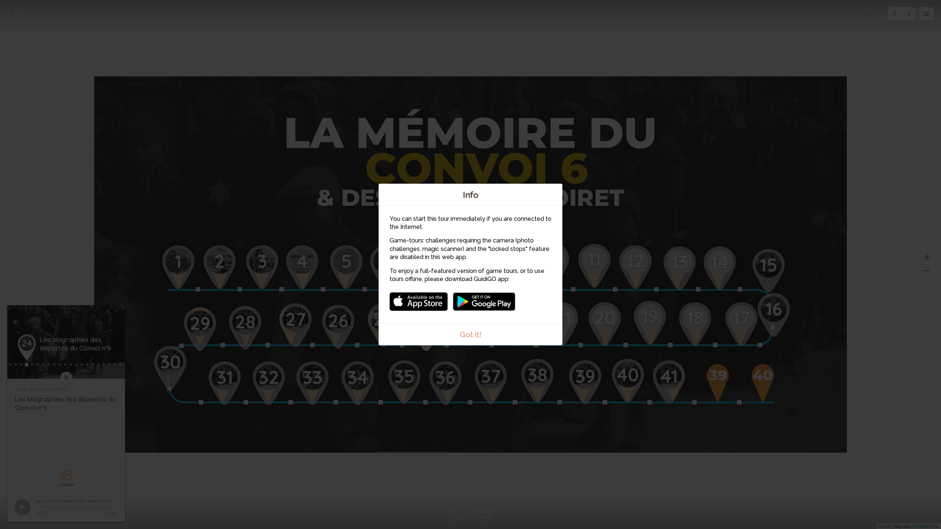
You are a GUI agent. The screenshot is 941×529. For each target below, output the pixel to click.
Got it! (471, 334)
